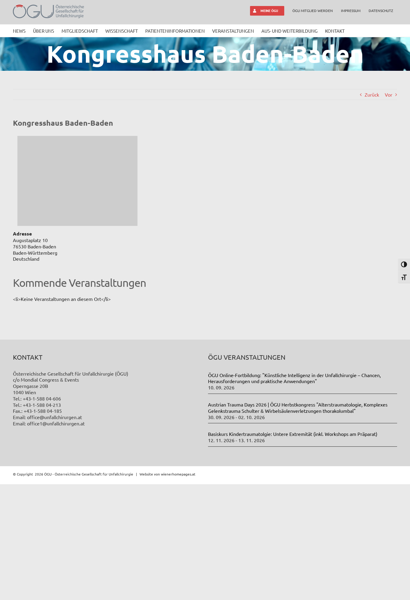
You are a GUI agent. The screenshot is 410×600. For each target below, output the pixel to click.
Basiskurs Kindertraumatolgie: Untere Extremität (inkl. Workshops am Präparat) (292, 434)
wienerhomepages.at (178, 474)
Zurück (372, 95)
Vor (388, 95)
